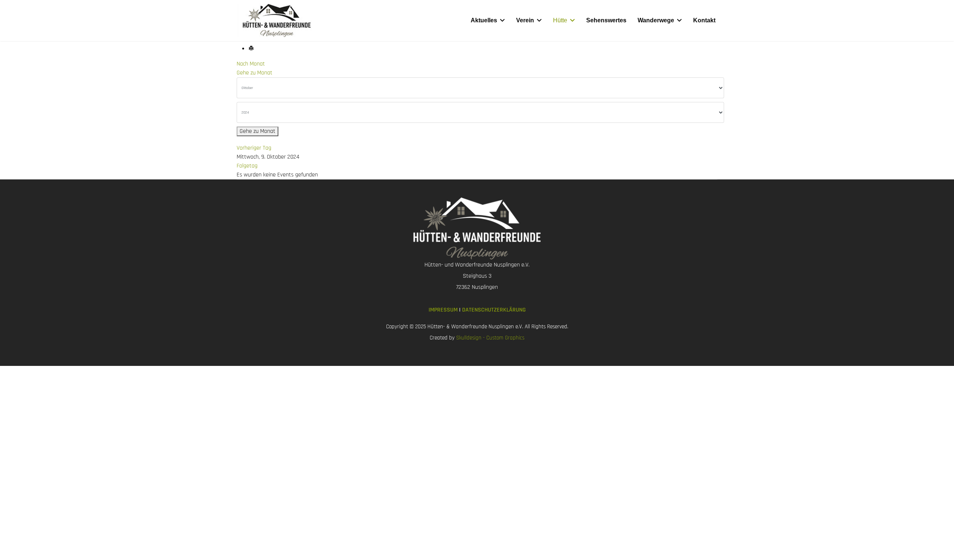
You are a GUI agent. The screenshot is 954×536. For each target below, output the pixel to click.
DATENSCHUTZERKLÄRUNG (494, 310)
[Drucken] (251, 49)
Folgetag (247, 166)
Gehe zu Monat (254, 73)
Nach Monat (251, 64)
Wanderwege (656, 20)
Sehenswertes (606, 20)
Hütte (560, 20)
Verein (525, 20)
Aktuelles (484, 20)
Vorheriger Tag (254, 148)
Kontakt (704, 20)
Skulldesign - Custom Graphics (490, 337)
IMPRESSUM (444, 310)
